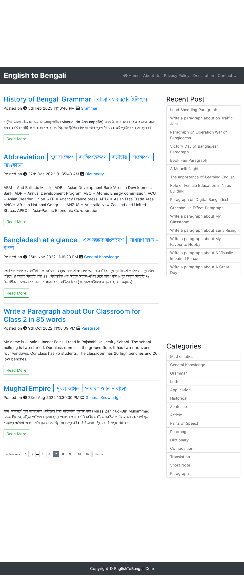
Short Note (180, 465)
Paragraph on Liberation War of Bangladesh (198, 135)
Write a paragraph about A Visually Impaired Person (201, 255)
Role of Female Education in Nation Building (202, 188)
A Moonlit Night (184, 168)
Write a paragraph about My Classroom (195, 219)
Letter (175, 381)
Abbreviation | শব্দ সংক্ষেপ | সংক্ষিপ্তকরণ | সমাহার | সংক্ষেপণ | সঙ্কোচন (79, 161)
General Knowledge (101, 256)
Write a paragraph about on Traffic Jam (201, 121)
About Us (151, 75)
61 (79, 454)
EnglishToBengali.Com (134, 568)
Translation (180, 456)
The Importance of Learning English (202, 177)
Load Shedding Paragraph (193, 109)
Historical (178, 398)
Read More (16, 138)
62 (87, 454)
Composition (181, 448)
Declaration (203, 75)
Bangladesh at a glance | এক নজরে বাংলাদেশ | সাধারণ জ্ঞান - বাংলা (81, 244)
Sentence (178, 406)
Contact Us (228, 75)
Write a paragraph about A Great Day (199, 269)
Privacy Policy (176, 75)
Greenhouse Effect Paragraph (197, 207)
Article (176, 415)
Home (134, 75)
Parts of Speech (184, 423)
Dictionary (94, 174)
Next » (99, 454)
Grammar (89, 108)
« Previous (13, 454)
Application (180, 389)
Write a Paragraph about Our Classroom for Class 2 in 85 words (72, 315)
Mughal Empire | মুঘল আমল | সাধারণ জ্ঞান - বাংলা (65, 388)
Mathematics (181, 356)
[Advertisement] (122, 33)
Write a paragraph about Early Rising (203, 230)
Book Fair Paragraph (188, 160)
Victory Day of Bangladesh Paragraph (194, 149)
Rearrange (179, 431)
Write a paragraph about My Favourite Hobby (195, 241)
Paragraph (90, 328)
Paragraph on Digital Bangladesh (199, 199)
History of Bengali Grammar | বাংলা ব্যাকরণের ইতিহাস (75, 99)
